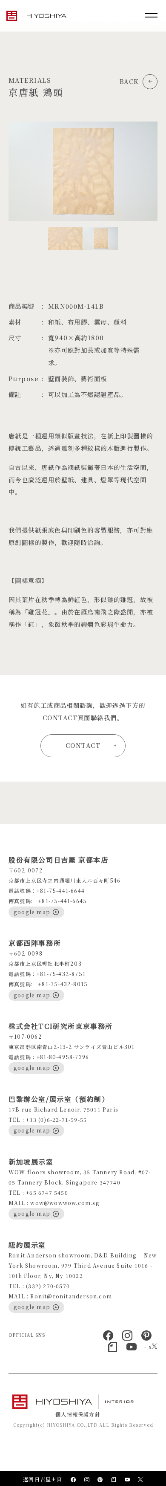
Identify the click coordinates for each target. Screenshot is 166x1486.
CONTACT (83, 745)
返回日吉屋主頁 (42, 1479)
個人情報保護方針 (77, 1414)
